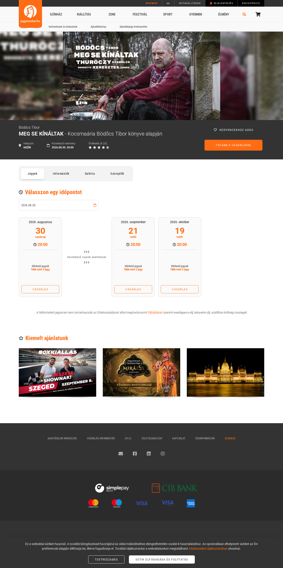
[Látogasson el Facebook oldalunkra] (135, 453)
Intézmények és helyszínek (63, 26)
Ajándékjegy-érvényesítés (133, 26)
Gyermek (195, 14)
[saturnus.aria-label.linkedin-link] (149, 453)
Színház (56, 14)
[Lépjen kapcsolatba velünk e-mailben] (121, 453)
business (152, 3)
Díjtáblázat (155, 312)
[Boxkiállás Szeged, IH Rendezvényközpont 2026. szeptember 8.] (57, 372)
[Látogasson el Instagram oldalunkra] (163, 453)
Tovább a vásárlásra (233, 145)
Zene (112, 14)
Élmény (223, 14)
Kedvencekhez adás (236, 130)
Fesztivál (140, 14)
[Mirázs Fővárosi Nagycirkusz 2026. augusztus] (141, 372)
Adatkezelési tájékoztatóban (208, 548)
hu (168, 3)
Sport (167, 14)
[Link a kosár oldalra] (257, 14)
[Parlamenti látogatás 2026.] (225, 372)
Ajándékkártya (98, 26)
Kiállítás (84, 14)
